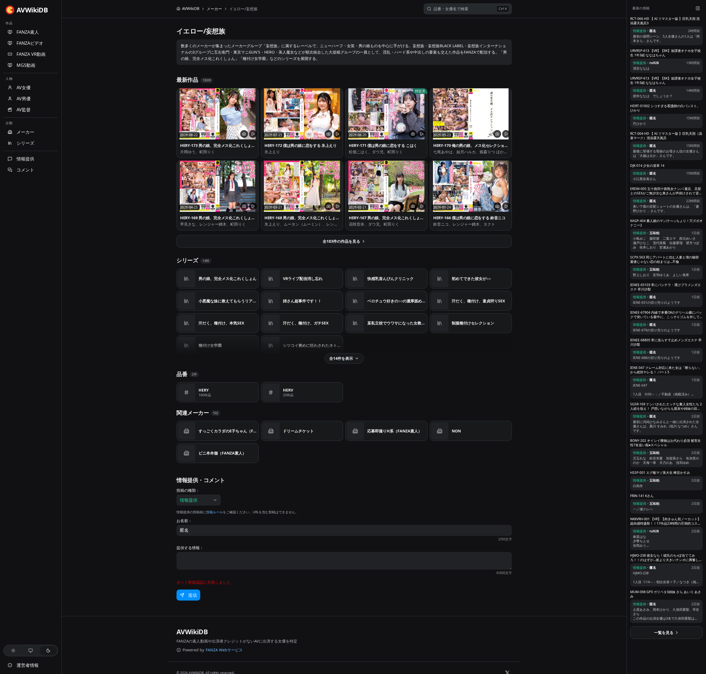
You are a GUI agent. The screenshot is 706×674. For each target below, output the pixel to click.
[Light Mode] (13, 650)
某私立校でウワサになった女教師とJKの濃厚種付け (396, 323)
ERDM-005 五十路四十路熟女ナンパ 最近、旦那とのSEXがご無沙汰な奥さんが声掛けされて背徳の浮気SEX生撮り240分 (666, 191)
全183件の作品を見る (341, 241)
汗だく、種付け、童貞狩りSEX (478, 300)
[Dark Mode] (48, 650)
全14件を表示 (341, 358)
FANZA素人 (28, 32)
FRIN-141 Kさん (642, 496)
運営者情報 (28, 665)
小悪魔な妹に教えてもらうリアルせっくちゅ (228, 300)
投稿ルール (214, 512)
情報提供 (25, 159)
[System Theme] (30, 650)
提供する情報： (190, 548)
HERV (288, 390)
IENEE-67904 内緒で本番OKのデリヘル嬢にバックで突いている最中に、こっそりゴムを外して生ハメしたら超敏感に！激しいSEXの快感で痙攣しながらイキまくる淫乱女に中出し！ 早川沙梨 (666, 314)
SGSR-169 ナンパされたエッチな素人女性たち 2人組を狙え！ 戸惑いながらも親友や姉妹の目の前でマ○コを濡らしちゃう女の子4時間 (666, 406)
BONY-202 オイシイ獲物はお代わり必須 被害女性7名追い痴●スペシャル (665, 442)
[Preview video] (253, 134)
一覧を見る (663, 632)
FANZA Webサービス (224, 649)
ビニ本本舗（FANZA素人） (222, 453)
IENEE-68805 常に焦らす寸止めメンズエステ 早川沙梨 (666, 342)
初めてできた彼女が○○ (471, 278)
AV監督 (24, 110)
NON (456, 431)
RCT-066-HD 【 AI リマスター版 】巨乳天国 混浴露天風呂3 (665, 21)
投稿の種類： (188, 490)
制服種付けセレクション (473, 323)
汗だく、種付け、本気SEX (221, 323)
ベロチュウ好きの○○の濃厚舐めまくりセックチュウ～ (396, 300)
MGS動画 (26, 65)
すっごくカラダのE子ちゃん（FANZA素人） (228, 431)
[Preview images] (244, 134)
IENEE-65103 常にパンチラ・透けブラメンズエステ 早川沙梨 (665, 287)
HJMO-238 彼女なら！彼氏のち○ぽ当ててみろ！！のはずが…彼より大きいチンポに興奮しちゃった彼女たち (666, 557)
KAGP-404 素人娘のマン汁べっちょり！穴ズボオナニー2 (666, 223)
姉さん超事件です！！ (302, 300)
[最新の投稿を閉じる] (698, 8)
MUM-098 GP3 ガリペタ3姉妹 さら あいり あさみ (665, 594)
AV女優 (24, 87)
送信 (192, 595)
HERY (204, 390)
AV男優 (24, 99)
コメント (25, 170)
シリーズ (25, 143)
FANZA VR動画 (31, 54)
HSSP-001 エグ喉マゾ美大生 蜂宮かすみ (660, 473)
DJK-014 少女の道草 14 (647, 165)
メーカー (25, 132)
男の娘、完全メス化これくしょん (227, 278)
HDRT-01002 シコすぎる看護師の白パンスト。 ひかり (665, 108)
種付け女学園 (210, 345)
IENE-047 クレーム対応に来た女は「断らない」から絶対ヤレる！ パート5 (666, 370)
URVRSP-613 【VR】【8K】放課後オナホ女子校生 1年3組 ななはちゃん (665, 53)
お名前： (184, 521)
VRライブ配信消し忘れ (303, 278)
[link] (243, 9)
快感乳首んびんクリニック (390, 278)
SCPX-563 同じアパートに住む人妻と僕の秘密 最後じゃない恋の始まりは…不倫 (664, 259)
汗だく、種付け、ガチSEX (305, 323)
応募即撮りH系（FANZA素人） (394, 431)
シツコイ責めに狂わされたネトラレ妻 (312, 345)
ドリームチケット (298, 431)
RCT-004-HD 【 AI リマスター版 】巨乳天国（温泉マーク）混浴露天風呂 (666, 135)
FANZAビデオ (30, 43)
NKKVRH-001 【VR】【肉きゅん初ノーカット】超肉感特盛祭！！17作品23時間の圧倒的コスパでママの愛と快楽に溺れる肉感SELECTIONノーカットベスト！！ (665, 521)
